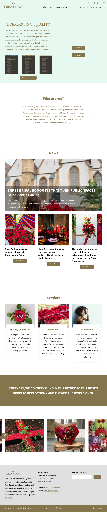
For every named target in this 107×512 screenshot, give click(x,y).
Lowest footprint (98, 7)
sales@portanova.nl (51, 490)
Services (58, 7)
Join (97, 477)
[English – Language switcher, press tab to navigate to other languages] (104, 2)
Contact (86, 7)
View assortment (28, 78)
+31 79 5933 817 (53, 487)
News (52, 7)
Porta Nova (77, 7)
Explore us (78, 48)
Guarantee (67, 7)
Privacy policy (97, 508)
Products (44, 7)
